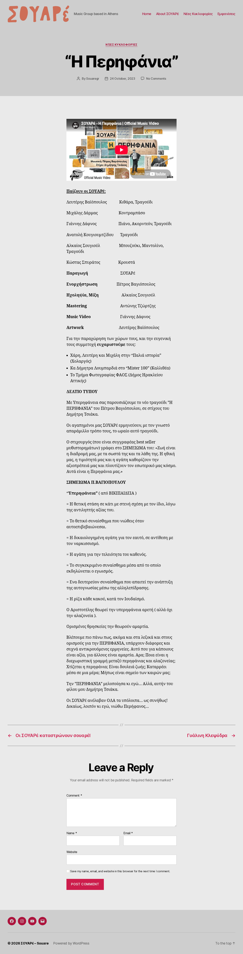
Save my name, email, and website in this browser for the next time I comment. (120, 871)
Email (128, 833)
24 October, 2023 (122, 78)
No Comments (156, 78)
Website (71, 852)
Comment (74, 795)
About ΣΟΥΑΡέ (167, 14)
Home (146, 14)
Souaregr (92, 78)
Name (71, 833)
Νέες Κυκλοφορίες (198, 14)
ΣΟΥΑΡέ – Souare (35, 943)
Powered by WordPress (71, 943)
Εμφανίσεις (226, 14)
